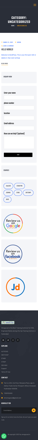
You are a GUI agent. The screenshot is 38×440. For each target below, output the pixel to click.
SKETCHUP (4, 355)
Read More (4, 63)
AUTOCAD (4, 351)
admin (19, 42)
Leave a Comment (8, 46)
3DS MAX (4, 365)
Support (4, 368)
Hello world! (7, 50)
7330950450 (8, 393)
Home (13, 26)
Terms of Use (5, 372)
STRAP (3, 362)
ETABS (3, 358)
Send (18, 155)
